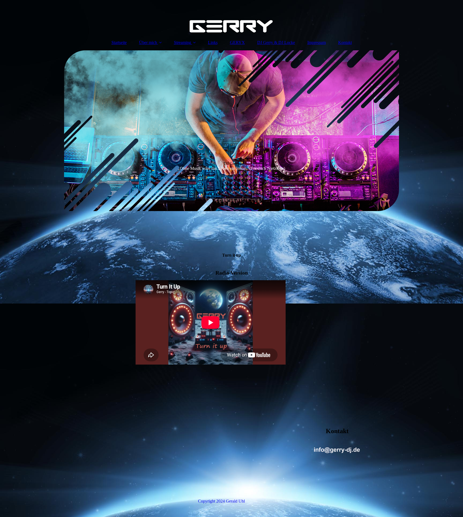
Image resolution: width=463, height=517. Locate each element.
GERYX (237, 42)
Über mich (148, 42)
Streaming (182, 42)
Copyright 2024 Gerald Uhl (221, 501)
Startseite (119, 42)
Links (213, 42)
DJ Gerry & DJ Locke (276, 42)
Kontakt (345, 42)
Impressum (316, 42)
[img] (231, 17)
